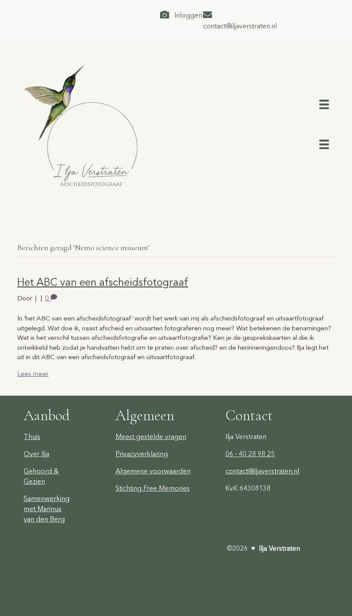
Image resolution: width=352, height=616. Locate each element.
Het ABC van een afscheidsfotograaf (102, 282)
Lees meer (33, 373)
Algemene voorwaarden (153, 471)
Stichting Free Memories (152, 488)
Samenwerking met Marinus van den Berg (47, 508)
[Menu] (324, 103)
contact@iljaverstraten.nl (262, 471)
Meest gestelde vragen (150, 436)
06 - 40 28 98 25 (250, 453)
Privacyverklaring (141, 453)
